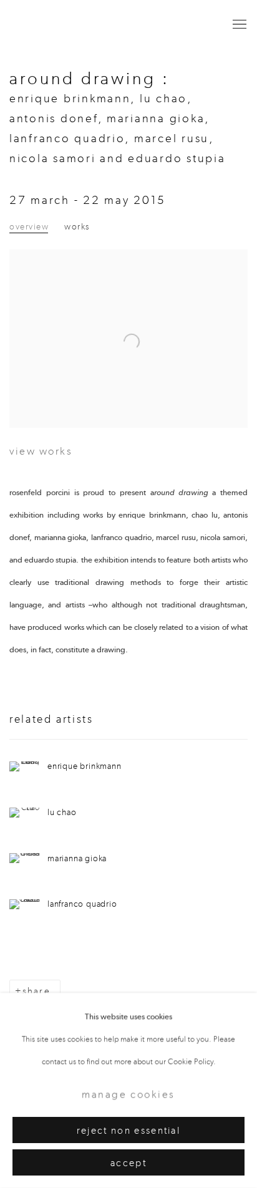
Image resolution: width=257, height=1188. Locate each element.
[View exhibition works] (128, 283)
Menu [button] (238, 25)
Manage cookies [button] (128, 1094)
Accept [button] (128, 1163)
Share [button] (36, 991)
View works (40, 451)
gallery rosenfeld (59, 25)
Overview (29, 226)
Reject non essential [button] (128, 1130)
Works (77, 226)
